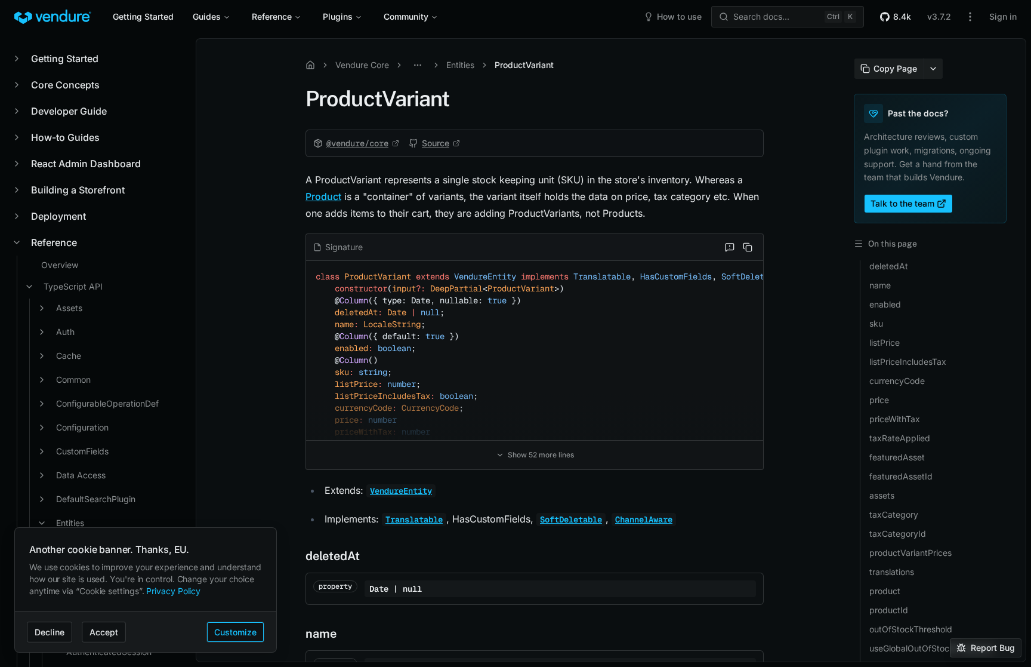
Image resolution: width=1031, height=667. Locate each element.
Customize (235, 632)
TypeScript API (73, 286)
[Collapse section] (17, 242)
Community (406, 16)
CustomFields (82, 451)
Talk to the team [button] (902, 203)
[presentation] (95, 350)
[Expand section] (17, 58)
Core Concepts (65, 85)
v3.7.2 (939, 16)
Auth (65, 332)
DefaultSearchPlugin (95, 499)
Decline (49, 632)
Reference (272, 16)
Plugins (338, 16)
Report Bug (993, 648)
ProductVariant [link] (524, 65)
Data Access (81, 475)
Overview (59, 265)
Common (73, 379)
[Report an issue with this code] (729, 247)
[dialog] (145, 590)
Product (323, 196)
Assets (69, 308)
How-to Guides (65, 137)
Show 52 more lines (541, 454)
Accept (103, 632)
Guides (207, 16)
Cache (68, 356)
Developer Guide (69, 111)
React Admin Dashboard (86, 164)
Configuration (82, 427)
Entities (460, 65)
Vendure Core (362, 65)
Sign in (1003, 16)
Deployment (58, 216)
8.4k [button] (902, 16)
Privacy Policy (173, 591)
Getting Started (143, 16)
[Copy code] (747, 247)
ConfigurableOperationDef (107, 403)
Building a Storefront (78, 190)
